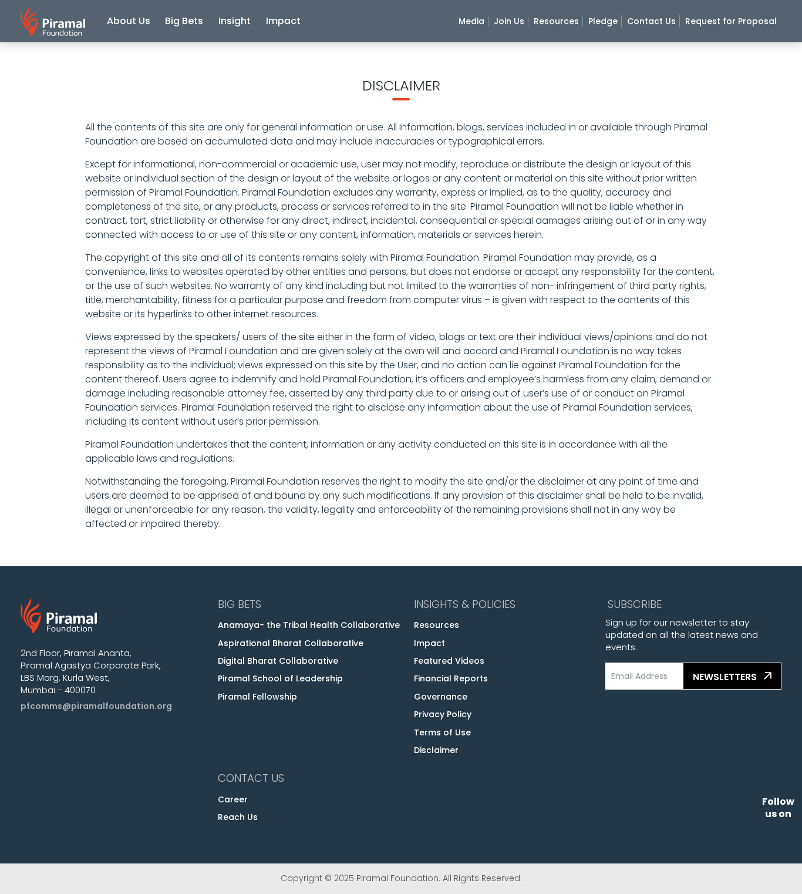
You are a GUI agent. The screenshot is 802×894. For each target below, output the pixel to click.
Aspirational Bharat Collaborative (290, 643)
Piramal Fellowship (257, 697)
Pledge (603, 21)
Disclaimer (436, 750)
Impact (283, 21)
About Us (128, 21)
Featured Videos (449, 661)
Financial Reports (451, 678)
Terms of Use (442, 732)
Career (233, 799)
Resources (556, 21)
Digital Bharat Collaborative (278, 661)
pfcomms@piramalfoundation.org (96, 706)
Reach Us (238, 817)
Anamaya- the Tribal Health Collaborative (309, 625)
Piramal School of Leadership (280, 678)
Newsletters (726, 677)
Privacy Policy (442, 714)
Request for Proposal (731, 21)
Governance (440, 697)
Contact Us (651, 21)
